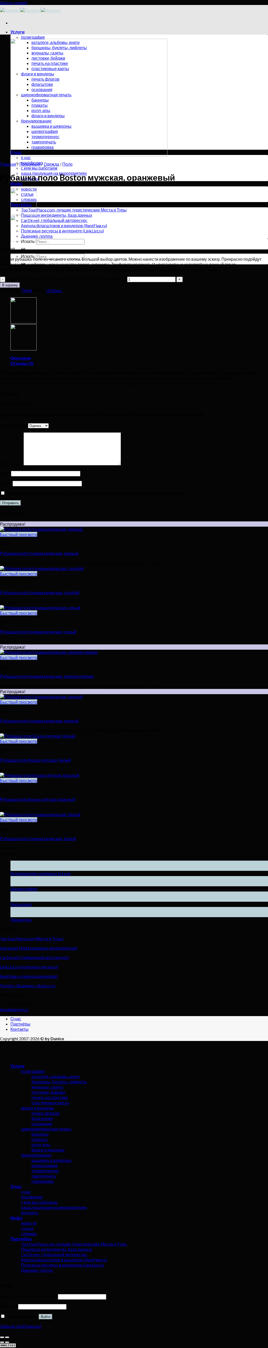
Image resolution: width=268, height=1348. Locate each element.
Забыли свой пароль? (21, 1326)
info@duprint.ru (14, 1009)
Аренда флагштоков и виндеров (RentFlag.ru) (64, 225)
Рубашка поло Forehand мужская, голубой (39, 592)
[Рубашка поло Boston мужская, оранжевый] (23, 239)
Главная (8, 163)
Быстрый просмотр (18, 534)
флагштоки (42, 1118)
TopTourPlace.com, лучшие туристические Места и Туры (74, 209)
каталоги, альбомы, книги (55, 1076)
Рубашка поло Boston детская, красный (37, 799)
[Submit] (23, 248)
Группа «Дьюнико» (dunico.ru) (27, 985)
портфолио (32, 1196)
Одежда (51, 163)
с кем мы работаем (39, 167)
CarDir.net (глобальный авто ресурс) (34, 957)
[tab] (139, 358)
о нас (26, 157)
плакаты (39, 1139)
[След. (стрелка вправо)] (7, 1342)
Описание (20, 357)
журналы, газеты (47, 1086)
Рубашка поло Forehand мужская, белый (38, 838)
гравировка (42, 1181)
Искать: (28, 256)
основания (41, 1123)
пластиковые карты (50, 1102)
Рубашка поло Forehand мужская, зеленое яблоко (47, 676)
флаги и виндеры (37, 1107)
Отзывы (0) (22, 363)
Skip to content (13, 2)
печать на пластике (49, 1097)
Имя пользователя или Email (28, 1296)
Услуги (17, 31)
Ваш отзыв (12, 463)
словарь (29, 1233)
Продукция (30, 163)
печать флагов (45, 1113)
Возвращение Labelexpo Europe (40, 873)
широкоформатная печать (46, 1128)
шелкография (44, 1165)
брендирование (36, 1154)
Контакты (19, 1029)
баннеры (40, 1134)
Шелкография (23, 888)
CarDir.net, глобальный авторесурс (54, 220)
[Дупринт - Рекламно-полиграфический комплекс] (30, 10)
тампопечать (43, 1175)
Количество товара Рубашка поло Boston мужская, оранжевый (66, 278)
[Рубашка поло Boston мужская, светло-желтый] (23, 212)
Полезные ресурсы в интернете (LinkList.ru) (62, 230)
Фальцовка (21, 904)
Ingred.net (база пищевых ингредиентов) (38, 947)
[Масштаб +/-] (7, 1337)
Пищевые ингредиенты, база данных (56, 215)
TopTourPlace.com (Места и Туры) (31, 938)
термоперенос (45, 1170)
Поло (67, 163)
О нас (15, 1018)
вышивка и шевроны (51, 1160)
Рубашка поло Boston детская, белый (35, 759)
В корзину (10, 285)
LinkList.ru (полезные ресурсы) (29, 966)
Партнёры (20, 1023)
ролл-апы (40, 1144)
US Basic (54, 290)
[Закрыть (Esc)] (2, 1337)
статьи (27, 1228)
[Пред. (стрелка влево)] (2, 1342)
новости (29, 1223)
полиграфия (33, 37)
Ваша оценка (14, 425)
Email (6, 483)
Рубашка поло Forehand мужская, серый (38, 631)
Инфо (16, 183)
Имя (5, 473)
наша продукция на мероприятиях (54, 1207)
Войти (45, 1317)
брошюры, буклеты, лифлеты (59, 1081)
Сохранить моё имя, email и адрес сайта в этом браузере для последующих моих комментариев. (98, 493)
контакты (29, 1212)
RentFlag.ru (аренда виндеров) (29, 976)
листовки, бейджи (48, 1092)
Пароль (8, 1306)
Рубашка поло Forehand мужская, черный (39, 553)
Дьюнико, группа (37, 235)
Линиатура (20, 919)
